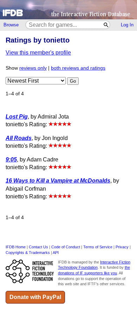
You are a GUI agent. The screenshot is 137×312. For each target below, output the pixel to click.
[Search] (106, 24)
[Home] (68, 9)
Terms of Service (97, 247)
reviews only (33, 68)
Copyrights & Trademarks (28, 252)
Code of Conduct (65, 247)
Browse (11, 24)
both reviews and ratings (78, 68)
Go (73, 81)
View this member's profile (38, 53)
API (56, 252)
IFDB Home (16, 247)
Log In (127, 24)
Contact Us (38, 247)
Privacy (122, 247)
